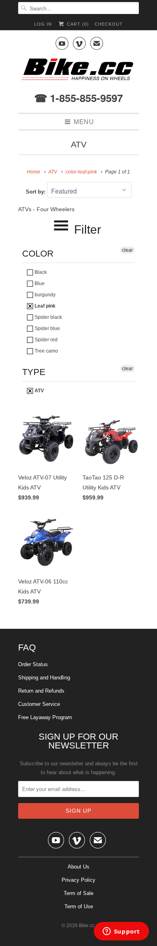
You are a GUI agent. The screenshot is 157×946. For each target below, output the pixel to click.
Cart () (77, 24)
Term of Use (78, 906)
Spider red (45, 340)
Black (40, 272)
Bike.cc (87, 925)
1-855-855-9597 (85, 97)
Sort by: (36, 192)
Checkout (109, 24)
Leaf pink (44, 306)
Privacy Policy (78, 880)
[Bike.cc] (78, 71)
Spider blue (46, 328)
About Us (78, 867)
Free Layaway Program (45, 717)
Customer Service (39, 704)
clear (127, 250)
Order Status (33, 664)
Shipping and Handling (44, 678)
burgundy (44, 295)
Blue (39, 283)
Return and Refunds (41, 691)
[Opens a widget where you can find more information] (121, 932)
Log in (43, 24)
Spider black (47, 317)
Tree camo (45, 351)
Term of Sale (78, 893)
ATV (79, 144)
